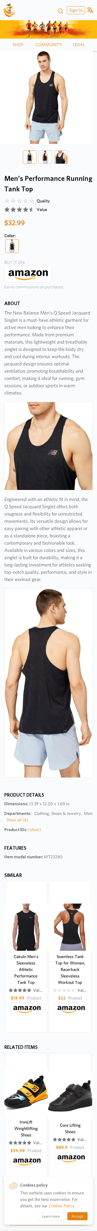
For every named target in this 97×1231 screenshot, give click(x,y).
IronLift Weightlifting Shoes (26, 1128)
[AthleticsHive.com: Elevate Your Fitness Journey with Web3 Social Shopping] (11, 10)
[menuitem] (75, 10)
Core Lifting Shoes (70, 1128)
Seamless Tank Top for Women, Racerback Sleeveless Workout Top (70, 969)
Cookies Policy (62, 1206)
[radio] (7, 201)
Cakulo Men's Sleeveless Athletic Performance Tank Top (26, 969)
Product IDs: (22, 829)
